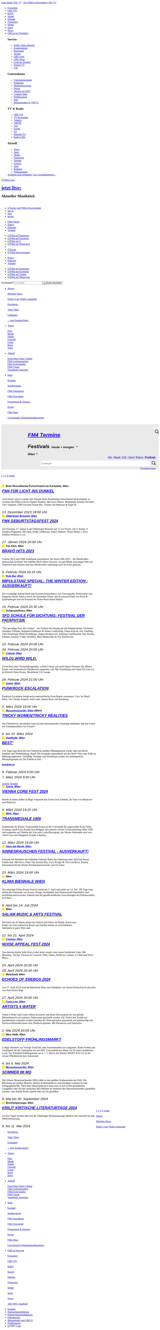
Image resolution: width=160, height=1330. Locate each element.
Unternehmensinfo (23, 80)
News (10, 30)
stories (11, 216)
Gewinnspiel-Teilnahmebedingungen (26, 417)
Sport (10, 27)
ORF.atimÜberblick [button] (18, 33)
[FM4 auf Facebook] (18, 238)
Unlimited (12, 315)
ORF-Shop (19, 59)
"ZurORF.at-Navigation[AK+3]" (40, 2)
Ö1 (15, 131)
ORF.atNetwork (16, 1250)
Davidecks (13, 304)
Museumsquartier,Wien (20, 710)
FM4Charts (13, 367)
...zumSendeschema (18, 320)
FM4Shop (13, 412)
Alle (110, 457)
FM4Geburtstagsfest (18, 361)
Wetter (11, 24)
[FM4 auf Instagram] (18, 235)
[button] (24, 208)
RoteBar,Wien (14, 576)
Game (10, 342)
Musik (11, 333)
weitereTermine (10, 783)
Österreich (13, 22)
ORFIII (17, 123)
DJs (124, 457)
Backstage (19, 51)
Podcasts (12, 227)
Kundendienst (21, 48)
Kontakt (11, 380)
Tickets (17, 53)
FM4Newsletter (16, 396)
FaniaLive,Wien (15, 1001)
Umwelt (11, 339)
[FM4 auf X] (14, 241)
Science (17, 163)
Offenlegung (14, 1317)
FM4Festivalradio (17, 364)
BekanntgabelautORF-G (20, 1320)
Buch (10, 345)
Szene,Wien (13, 683)
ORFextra (19, 56)
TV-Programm (21, 117)
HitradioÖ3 (20, 134)
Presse (17, 88)
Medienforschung (22, 85)
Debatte (11, 19)
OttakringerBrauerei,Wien (21, 516)
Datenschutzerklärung (18, 1312)
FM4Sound (13, 221)
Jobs (16, 99)
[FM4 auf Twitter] (17, 274)
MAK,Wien (12, 813)
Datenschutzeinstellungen (20, 1314)
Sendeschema (14, 385)
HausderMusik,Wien (18, 846)
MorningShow (15, 293)
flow (10, 213)
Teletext (18, 120)
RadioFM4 (19, 137)
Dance (11, 224)
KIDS (10, 13)
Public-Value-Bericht (24, 45)
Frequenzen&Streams (19, 401)
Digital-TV (19, 65)
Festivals (150, 457)
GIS (16, 67)
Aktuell (11, 353)
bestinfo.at (8, 764)
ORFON (12, 10)
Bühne (139, 457)
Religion (18, 169)
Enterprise (19, 83)
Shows (11, 288)
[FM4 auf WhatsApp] (19, 244)
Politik (11, 336)
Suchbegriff (7, 282)
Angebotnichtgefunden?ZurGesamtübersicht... (32, 174)
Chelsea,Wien (14, 939)
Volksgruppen (21, 172)
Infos (10, 375)
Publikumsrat (20, 97)
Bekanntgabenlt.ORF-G (26, 102)
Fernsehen (13, 8)
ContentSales (20, 94)
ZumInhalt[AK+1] (11, 2)
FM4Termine (44, 435)
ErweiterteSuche (148, 468)
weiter (12, 475)
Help (16, 166)
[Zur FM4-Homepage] (8, 180)
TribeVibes (13, 309)
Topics (11, 325)
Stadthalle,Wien (15, 738)
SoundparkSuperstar (18, 369)
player (11, 211)
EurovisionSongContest (20, 358)
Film (10, 331)
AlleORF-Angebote (18, 1303)
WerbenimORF (22, 91)
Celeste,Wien (14, 653)
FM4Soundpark (16, 391)
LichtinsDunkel (22, 62)
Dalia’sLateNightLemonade (22, 299)
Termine (12, 230)
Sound (11, 16)
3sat (16, 126)
